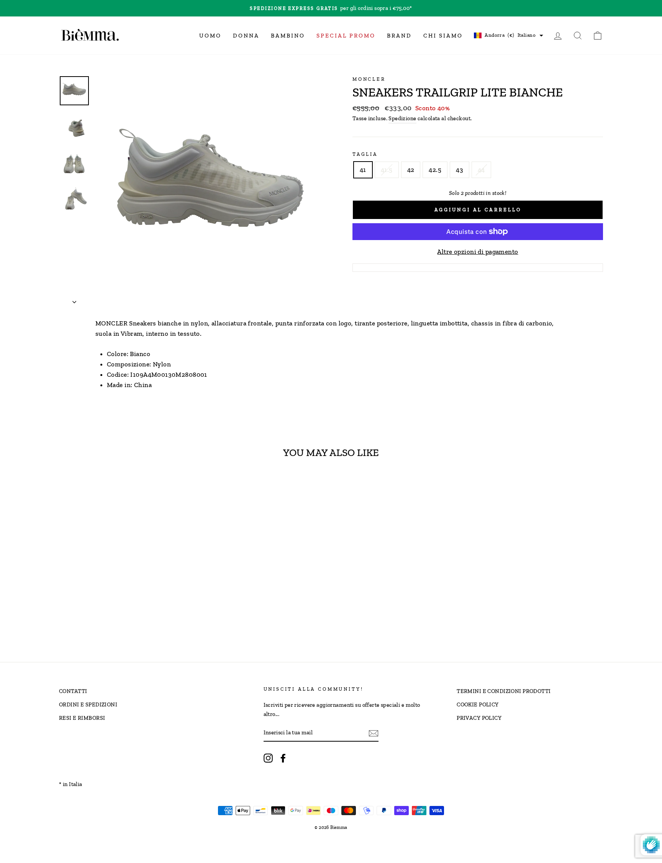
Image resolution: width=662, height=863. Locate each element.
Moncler (369, 79)
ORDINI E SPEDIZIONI (88, 704)
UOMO (210, 35)
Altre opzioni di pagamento (477, 251)
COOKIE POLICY (478, 704)
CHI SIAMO (443, 35)
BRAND (399, 35)
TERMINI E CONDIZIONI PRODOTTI (504, 691)
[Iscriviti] (374, 733)
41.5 (387, 169)
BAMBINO (288, 35)
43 (459, 169)
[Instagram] (268, 758)
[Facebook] (283, 758)
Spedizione (402, 118)
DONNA (246, 35)
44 (481, 169)
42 (411, 169)
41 (363, 169)
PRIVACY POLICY (479, 717)
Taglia (365, 154)
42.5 (435, 169)
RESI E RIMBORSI (82, 717)
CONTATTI (73, 691)
